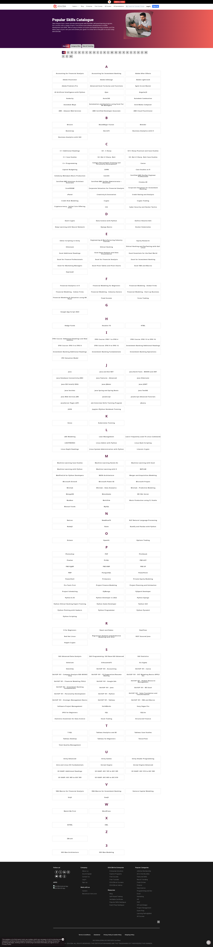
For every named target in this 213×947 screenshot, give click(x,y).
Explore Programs (115, 874)
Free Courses (98, 6)
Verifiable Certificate (116, 899)
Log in (148, 6)
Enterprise (89, 6)
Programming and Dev (144, 891)
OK (63, 939)
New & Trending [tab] (88, 46)
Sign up (84, 882)
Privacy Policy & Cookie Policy (112, 935)
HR (138, 899)
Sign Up (155, 6)
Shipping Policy (129, 935)
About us (85, 871)
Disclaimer (97, 935)
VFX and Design (142, 905)
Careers (84, 891)
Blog (82, 6)
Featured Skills (142, 877)
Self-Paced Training (116, 896)
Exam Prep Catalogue (116, 905)
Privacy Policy (6, 944)
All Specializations (119, 6)
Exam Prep (140, 910)
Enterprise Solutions (116, 871)
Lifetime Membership (144, 871)
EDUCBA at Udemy (115, 885)
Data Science (141, 888)
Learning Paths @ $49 (144, 913)
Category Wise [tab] (75, 46)
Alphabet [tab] (66, 46)
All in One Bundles (143, 874)
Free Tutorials (114, 879)
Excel (139, 893)
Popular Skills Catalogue (117, 902)
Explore (74, 6)
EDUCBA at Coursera (116, 882)
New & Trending (142, 879)
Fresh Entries (141, 882)
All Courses (108, 6)
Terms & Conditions (84, 935)
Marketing (140, 896)
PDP (138, 902)
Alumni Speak (87, 874)
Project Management (144, 908)
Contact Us (86, 877)
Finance (139, 885)
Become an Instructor (89, 893)
